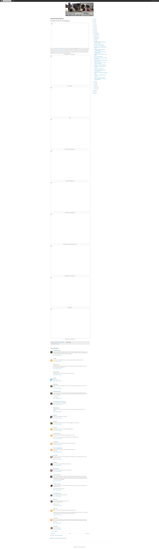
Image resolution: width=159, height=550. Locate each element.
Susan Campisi (55, 474)
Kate (54, 462)
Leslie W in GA (55, 433)
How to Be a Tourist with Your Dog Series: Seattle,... (99, 79)
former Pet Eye (61, 49)
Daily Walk (54, 343)
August (95, 39)
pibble (54, 508)
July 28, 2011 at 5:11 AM (57, 514)
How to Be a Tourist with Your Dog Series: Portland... (99, 52)
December (96, 33)
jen (53, 378)
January (95, 88)
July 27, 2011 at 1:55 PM (57, 459)
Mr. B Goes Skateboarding (98, 56)
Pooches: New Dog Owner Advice (99, 77)
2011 (94, 32)
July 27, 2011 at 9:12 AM (57, 404)
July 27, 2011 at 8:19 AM (57, 380)
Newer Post (53, 533)
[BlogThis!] (67, 342)
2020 (94, 19)
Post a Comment (54, 531)
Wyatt (54, 499)
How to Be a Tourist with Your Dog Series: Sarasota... (99, 42)
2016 (94, 24)
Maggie (54, 384)
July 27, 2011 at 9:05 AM (57, 398)
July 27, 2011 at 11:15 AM (57, 444)
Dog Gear (58, 343)
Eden (54, 421)
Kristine (54, 518)
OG (53, 358)
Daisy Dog (55, 468)
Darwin (54, 526)
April (95, 84)
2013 (94, 29)
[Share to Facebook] (70, 342)
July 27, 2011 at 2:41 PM (57, 465)
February (95, 87)
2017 (94, 23)
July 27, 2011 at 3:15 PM (57, 480)
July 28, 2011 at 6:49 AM (57, 529)
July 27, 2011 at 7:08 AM (57, 355)
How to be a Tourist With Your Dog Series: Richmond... (99, 63)
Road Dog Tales (56, 391)
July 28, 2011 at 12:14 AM (57, 505)
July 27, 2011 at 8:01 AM (57, 374)
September (96, 37)
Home (70, 533)
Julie (54, 415)
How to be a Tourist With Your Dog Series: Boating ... (99, 71)
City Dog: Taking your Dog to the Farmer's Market (99, 50)
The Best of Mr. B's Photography (99, 45)
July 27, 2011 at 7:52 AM (57, 368)
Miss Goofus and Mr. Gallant (98, 44)
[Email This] (66, 342)
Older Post (87, 533)
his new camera (60, 48)
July (95, 40)
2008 (94, 93)
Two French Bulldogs (56, 448)
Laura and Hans (56, 493)
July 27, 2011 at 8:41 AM (57, 388)
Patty (54, 427)
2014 (94, 27)
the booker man (56, 484)
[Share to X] (69, 342)
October (95, 36)
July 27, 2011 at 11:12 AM (57, 438)
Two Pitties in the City (57, 342)
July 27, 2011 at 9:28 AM (57, 411)
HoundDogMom (56, 350)
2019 (94, 20)
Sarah (54, 455)
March (95, 85)
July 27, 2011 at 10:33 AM (57, 424)
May (95, 82)
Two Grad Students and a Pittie (58, 401)
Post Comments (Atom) (59, 535)
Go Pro (81, 48)
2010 (94, 90)
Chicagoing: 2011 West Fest (98, 68)
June (95, 81)
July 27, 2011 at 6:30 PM (57, 496)
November (96, 34)
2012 (94, 30)
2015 (94, 26)
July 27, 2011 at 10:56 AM (57, 430)
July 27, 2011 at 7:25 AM (57, 361)
